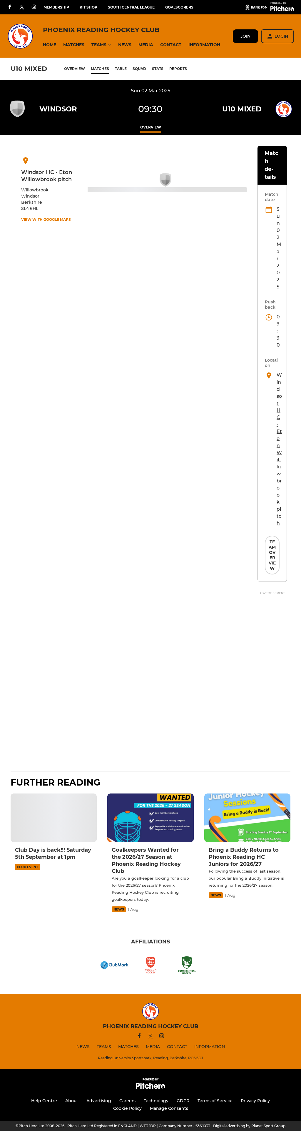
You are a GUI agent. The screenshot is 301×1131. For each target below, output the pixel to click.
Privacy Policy (255, 1100)
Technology (156, 1100)
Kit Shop (88, 7)
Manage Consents (169, 1108)
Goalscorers (179, 7)
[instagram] (33, 7)
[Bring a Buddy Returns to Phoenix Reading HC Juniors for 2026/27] (247, 817)
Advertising (98, 1100)
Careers (127, 1100)
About (71, 1100)
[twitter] (21, 7)
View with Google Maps (46, 219)
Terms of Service (215, 1100)
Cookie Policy (127, 1108)
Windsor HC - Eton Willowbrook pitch (279, 449)
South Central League (131, 7)
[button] (49, 45)
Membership (56, 7)
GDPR (183, 1100)
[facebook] (9, 7)
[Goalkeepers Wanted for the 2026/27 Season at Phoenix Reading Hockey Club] (150, 817)
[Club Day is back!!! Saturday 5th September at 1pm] (54, 817)
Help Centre (44, 1100)
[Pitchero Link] (282, 9)
